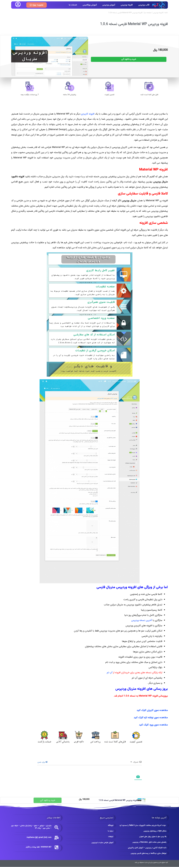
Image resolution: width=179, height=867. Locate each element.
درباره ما (110, 831)
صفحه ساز (147, 12)
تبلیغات (110, 836)
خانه (166, 12)
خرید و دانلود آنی (128, 59)
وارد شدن (41, 762)
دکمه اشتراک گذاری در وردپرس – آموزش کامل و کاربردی (147, 847)
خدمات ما (73, 5)
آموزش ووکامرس (90, 5)
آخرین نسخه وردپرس (141, 620)
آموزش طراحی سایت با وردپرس (102, 842)
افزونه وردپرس (127, 5)
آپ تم (109, 672)
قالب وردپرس (143, 5)
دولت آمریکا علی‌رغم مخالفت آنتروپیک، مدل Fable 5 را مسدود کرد (142, 825)
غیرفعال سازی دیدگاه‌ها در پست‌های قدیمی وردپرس (148, 853)
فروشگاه (110, 825)
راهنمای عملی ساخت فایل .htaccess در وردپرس (149, 842)
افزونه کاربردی (87, 114)
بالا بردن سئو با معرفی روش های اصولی (152, 836)
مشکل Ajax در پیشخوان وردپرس (154, 831)
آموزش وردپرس (108, 5)
